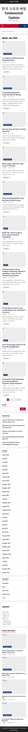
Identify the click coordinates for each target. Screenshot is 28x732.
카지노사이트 (5, 614)
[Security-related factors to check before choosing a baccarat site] (14, 641)
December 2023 (6, 543)
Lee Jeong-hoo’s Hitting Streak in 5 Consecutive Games (14, 48)
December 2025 (6, 484)
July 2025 (4, 499)
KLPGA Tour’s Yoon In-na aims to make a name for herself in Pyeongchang (14, 223)
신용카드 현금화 (6, 624)
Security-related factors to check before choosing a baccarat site (12, 651)
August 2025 (5, 495)
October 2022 (5, 572)
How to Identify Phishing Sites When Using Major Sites (12, 720)
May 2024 (4, 525)
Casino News (5, 583)
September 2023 (6, 554)
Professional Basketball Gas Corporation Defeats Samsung (14, 82)
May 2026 (4, 466)
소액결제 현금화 (6, 622)
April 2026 (5, 470)
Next (19, 399)
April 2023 (5, 565)
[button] (2, 25)
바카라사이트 (5, 620)
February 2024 (6, 536)
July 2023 (4, 561)
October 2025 (5, 492)
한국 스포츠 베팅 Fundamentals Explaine (14, 13)
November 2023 (6, 547)
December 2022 (6, 569)
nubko (4, 62)
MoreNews (23, 728)
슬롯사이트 (5, 618)
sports (5, 228)
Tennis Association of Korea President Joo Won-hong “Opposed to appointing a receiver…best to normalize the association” (14, 259)
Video (25, 26)
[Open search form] (17, 25)
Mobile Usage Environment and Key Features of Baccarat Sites (14, 674)
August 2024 (5, 514)
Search (4, 405)
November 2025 (6, 488)
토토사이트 (5, 612)
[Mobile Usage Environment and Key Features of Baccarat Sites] (14, 664)
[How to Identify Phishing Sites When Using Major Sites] (14, 709)
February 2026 (6, 477)
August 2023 (5, 558)
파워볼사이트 (5, 616)
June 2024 (5, 521)
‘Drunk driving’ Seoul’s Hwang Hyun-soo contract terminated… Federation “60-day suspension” (14, 369)
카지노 (5, 375)
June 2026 (4, 462)
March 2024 (5, 532)
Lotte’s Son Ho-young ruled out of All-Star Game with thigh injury (14, 334)
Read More (6, 72)
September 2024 (6, 510)
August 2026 (5, 455)
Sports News (5, 590)
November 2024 (6, 503)
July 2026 (4, 458)
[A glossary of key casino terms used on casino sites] (14, 686)
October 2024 (5, 506)
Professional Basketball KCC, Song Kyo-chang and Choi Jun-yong (14, 188)
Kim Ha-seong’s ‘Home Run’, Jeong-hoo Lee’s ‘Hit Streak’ (14, 153)
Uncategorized (7, 53)
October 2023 (5, 550)
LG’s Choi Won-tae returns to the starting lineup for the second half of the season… (14, 298)
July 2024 (4, 517)
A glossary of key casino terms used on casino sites (13, 697)
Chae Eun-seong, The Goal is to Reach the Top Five (14, 119)
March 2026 (5, 473)
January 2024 (5, 539)
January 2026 (5, 481)
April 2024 (5, 528)
